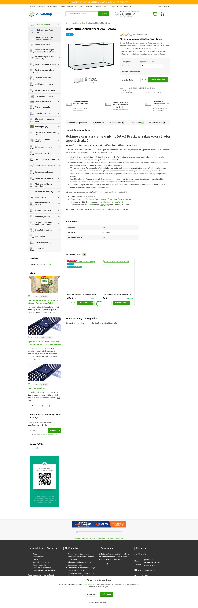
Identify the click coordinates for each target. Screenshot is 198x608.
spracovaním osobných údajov (46, 435)
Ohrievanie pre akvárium (45, 159)
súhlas (88, 584)
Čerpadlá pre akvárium (44, 172)
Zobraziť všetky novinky (39, 264)
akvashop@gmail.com (146, 570)
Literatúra (39, 249)
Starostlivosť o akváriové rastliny (45, 133)
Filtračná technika (42, 107)
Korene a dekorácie (43, 153)
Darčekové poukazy (43, 242)
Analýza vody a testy (44, 178)
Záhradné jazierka (42, 217)
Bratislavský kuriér (75, 565)
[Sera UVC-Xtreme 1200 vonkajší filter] (82, 275)
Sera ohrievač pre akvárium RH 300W (117, 295)
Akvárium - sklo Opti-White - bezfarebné (44, 38)
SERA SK (119, 538)
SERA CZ (86, 538)
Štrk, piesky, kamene (43, 147)
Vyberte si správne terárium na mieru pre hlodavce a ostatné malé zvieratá (44, 343)
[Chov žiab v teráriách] (44, 373)
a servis (79, 562)
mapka (91, 202)
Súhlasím (107, 594)
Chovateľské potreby (44, 230)
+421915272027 (127, 14)
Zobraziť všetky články (38, 406)
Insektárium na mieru (44, 84)
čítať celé (51, 312)
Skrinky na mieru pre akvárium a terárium (43, 223)
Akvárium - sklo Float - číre (45, 31)
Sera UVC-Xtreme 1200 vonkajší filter (81, 295)
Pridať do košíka (158, 79)
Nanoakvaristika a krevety (42, 204)
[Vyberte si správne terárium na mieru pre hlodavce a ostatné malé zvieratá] (44, 326)
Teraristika (44, 296)
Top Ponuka (40, 236)
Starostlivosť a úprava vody (44, 120)
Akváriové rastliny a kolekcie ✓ (43, 185)
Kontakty (32, 6)
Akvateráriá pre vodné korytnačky (44, 58)
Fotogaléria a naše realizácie (44, 570)
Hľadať (104, 14)
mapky (103, 199)
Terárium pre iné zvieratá (45, 64)
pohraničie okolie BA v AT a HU (110, 202)
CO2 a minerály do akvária (42, 140)
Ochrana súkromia (116, 6)
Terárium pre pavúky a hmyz (44, 71)
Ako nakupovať (72, 6)
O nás (105, 6)
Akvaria (78, 538)
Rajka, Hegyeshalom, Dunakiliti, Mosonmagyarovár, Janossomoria (82, 570)
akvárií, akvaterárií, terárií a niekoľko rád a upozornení (81, 557)
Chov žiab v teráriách (37, 388)
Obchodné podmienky (93, 6)
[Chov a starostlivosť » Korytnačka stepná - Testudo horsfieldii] (44, 285)
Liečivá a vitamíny (42, 113)
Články (126, 6)
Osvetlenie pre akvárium (45, 166)
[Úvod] (45, 14)
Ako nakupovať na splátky (56, 6)
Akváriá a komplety (43, 101)
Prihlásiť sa (55, 430)
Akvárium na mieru (43, 25)
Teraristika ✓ (40, 197)
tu (108, 602)
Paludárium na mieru (43, 78)
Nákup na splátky (39, 565)
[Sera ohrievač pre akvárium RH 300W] (118, 275)
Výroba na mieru (46, 337)
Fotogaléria (41, 6)
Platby (82, 6)
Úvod (67, 23)
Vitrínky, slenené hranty (45, 90)
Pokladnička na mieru (44, 96)
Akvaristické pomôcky (44, 192)
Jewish (104, 538)
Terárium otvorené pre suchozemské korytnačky (45, 51)
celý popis (161, 54)
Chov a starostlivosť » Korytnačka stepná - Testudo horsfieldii (43, 301)
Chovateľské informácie (42, 568)
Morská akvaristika (43, 210)
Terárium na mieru (42, 45)
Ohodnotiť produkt (140, 35)
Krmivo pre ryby (41, 127)
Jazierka (111, 538)
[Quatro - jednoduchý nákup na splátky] (99, 524)
